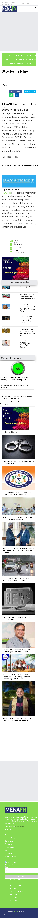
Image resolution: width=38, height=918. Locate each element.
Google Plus (18, 891)
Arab (28, 55)
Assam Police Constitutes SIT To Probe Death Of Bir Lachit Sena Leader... (18, 719)
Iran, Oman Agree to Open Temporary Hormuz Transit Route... (28, 297)
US (7, 55)
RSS (15, 901)
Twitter (16, 888)
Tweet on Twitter (30, 91)
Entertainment (13, 64)
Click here (19, 827)
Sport (28, 64)
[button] (28, 3)
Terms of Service (11, 835)
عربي (22, 3)
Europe (18, 55)
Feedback (8, 853)
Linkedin (17, 898)
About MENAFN (11, 847)
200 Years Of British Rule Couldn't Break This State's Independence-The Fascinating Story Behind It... (18, 677)
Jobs (6, 850)
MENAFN (7, 104)
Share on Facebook (15, 91)
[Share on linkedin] (17, 95)
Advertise (8, 844)
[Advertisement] (19, 31)
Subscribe (21, 876)
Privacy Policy (10, 838)
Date (5, 85)
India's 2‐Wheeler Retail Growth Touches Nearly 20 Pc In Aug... (16, 579)
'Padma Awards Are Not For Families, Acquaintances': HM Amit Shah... (17, 518)
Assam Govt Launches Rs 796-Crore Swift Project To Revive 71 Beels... (17, 651)
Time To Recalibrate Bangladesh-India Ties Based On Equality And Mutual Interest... (18, 550)
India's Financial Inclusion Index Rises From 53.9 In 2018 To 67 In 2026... (18, 494)
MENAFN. (16, 912)
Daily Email (17, 894)
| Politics (7, 60)
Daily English (11, 862)
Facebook (17, 885)
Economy (19, 60)
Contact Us (9, 841)
